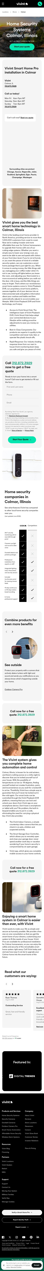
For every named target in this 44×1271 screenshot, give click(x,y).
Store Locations (31, 1123)
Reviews (28, 1119)
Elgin (28, 175)
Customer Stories (31, 1137)
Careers (28, 1130)
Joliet (34, 172)
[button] (3, 4)
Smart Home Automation (11, 1130)
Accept (36, 1265)
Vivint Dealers (7, 1165)
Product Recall (35, 1243)
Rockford (11, 175)
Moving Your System (9, 1191)
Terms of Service (17, 430)
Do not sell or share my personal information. (15, 1248)
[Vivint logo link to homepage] (22, 3)
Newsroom (29, 1126)
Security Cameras (8, 1119)
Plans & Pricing (30, 1148)
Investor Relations (31, 1141)
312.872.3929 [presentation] (40, 4)
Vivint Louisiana (7, 1161)
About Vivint (29, 1115)
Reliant (4, 1169)
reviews (7, 1038)
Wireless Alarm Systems (11, 1137)
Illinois (15, 12)
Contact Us (6, 1187)
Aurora (18, 172)
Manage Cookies (8, 1202)
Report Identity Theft (20, 1220)
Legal (27, 1243)
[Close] (3, 1265)
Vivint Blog (6, 1149)
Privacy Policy (29, 430)
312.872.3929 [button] (10, 107)
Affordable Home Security (11, 1133)
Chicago (10, 172)
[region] (22, 1265)
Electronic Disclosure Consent (18, 416)
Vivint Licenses (6, 1245)
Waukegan (27, 178)
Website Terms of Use (18, 1245)
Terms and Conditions (8, 1243)
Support (5, 1184)
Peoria (33, 175)
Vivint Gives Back (31, 1133)
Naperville (26, 172)
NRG (4, 1172)
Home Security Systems (10, 1115)
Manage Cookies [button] (16, 1267)
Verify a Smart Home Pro (21, 1212)
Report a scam (20, 1227)
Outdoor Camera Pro (9, 1126)
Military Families (8, 1195)
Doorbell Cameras (8, 1123)
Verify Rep (6, 1198)
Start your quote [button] (22, 47)
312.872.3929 (10, 86)
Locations (5, 12)
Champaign (17, 178)
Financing (5, 1152)
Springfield (20, 175)
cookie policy (18, 1265)
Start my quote (27, 118)
